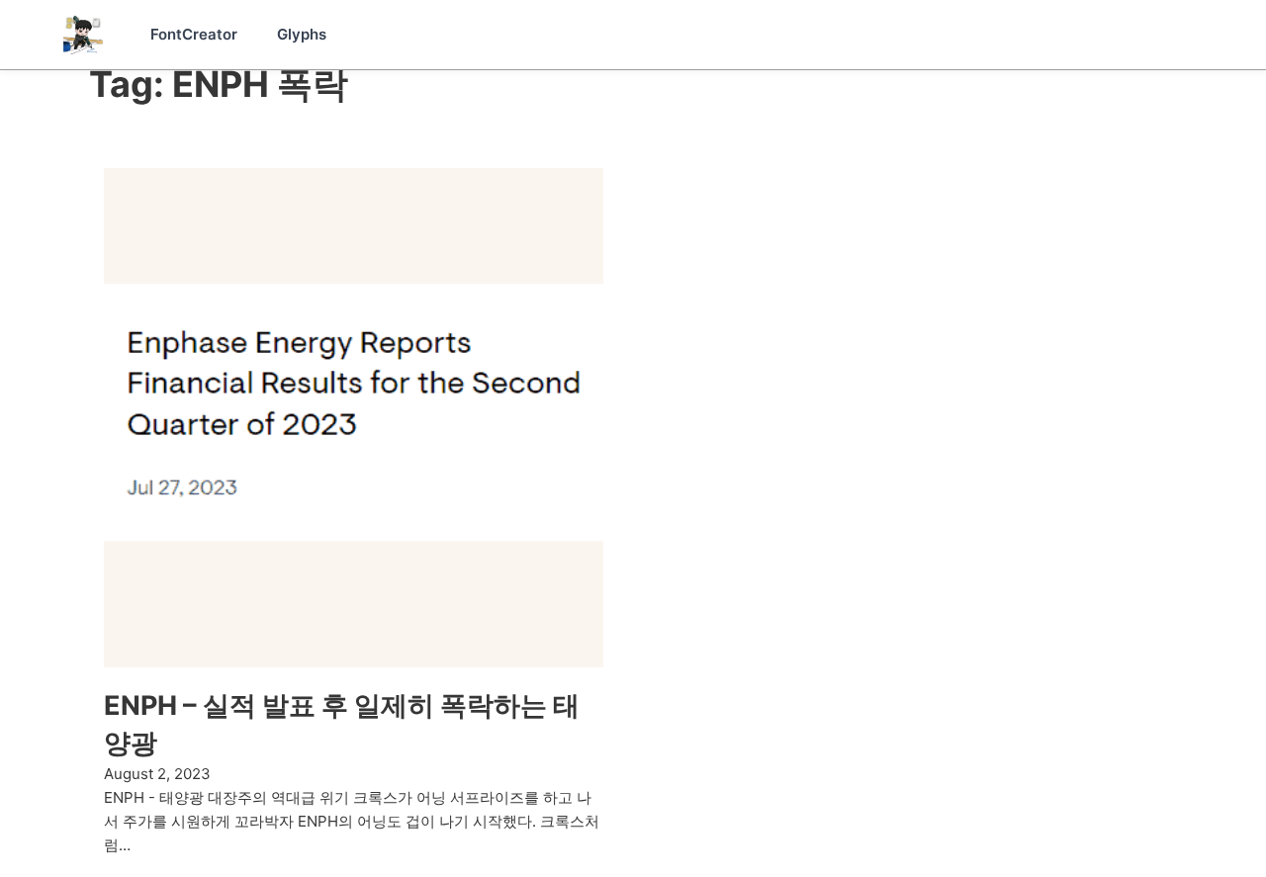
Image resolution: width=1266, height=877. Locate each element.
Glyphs (301, 34)
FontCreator (193, 34)
